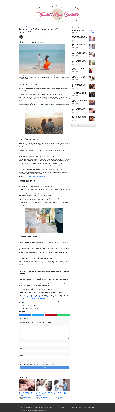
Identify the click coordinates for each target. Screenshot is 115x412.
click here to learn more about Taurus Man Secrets (33, 298)
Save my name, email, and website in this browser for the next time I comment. (38, 364)
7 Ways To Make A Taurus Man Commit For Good (35, 176)
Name (21, 342)
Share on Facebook (25, 315)
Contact (46, 405)
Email (21, 348)
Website (22, 355)
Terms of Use (59, 405)
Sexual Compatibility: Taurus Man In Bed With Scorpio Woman (26, 394)
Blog (19, 26)
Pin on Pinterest (50, 315)
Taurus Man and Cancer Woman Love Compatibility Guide (37, 296)
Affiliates (72, 405)
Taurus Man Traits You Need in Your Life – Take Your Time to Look (38, 267)
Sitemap (77, 405)
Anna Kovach (27, 36)
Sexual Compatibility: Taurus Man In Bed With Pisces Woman (44, 394)
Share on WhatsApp (63, 315)
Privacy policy (66, 405)
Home (39, 405)
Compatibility (24, 26)
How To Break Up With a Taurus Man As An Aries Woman (60, 394)
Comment (22, 324)
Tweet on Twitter (38, 315)
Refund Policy (52, 405)
